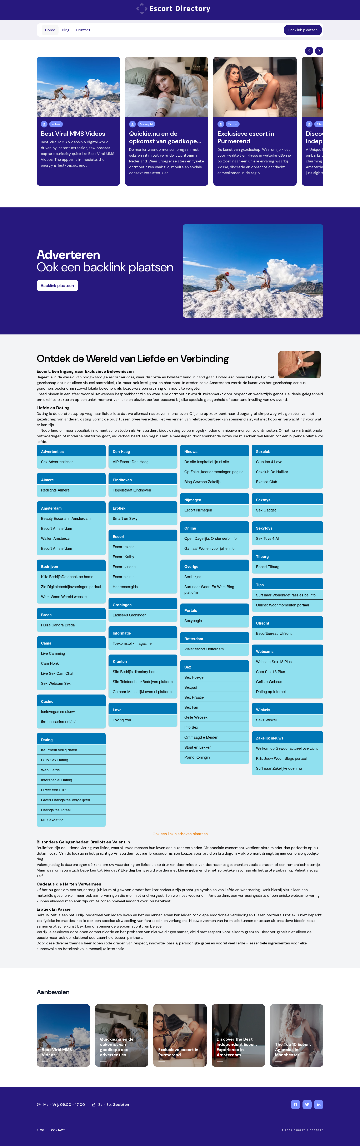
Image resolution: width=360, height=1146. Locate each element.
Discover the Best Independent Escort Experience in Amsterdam (237, 1046)
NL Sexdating (52, 819)
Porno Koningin (197, 757)
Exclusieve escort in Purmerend (246, 137)
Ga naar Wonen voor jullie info (209, 548)
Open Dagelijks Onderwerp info (210, 538)
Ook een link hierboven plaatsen (180, 833)
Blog (65, 29)
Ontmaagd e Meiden (201, 737)
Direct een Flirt (53, 789)
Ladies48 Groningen (129, 614)
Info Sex (191, 727)
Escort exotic (123, 546)
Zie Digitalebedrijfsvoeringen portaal (71, 586)
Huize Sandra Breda (58, 624)
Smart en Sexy (125, 518)
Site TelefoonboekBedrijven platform (143, 681)
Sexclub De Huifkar (272, 471)
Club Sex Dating (54, 759)
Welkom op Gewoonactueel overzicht (287, 748)
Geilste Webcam (269, 681)
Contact (83, 29)
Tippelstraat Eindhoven (132, 490)
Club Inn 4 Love (269, 461)
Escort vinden (124, 566)
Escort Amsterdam (56, 528)
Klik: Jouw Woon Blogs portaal (281, 758)
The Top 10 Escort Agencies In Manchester (293, 1049)
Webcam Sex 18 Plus (274, 661)
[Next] (319, 51)
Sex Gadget (266, 510)
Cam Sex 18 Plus (270, 671)
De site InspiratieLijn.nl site (206, 461)
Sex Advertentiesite (57, 461)
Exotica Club (266, 481)
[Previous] (309, 51)
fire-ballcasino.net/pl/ (58, 721)
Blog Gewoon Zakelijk (202, 481)
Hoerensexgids (125, 586)
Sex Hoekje (194, 677)
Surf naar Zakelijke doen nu (279, 768)
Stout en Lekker (197, 747)
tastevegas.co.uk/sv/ (58, 711)
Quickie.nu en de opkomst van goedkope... (165, 137)
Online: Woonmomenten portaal (282, 604)
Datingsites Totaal (56, 809)
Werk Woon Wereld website (64, 596)
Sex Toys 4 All (268, 538)
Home (50, 29)
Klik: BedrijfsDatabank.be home (67, 576)
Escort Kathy (123, 556)
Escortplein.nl (124, 576)
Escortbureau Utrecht (274, 633)
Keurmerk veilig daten (59, 749)
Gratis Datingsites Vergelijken (65, 799)
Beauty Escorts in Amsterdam (66, 518)
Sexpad (190, 687)
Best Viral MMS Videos (73, 134)
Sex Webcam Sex (56, 683)
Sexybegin (193, 620)
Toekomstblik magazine (132, 643)
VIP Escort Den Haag (131, 461)
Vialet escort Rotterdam (204, 648)
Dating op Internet (271, 691)
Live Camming (53, 653)
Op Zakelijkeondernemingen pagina (214, 471)
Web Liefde (50, 769)
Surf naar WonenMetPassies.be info (286, 594)
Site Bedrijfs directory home (136, 671)
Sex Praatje (194, 697)
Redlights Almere (55, 490)
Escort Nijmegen (198, 510)
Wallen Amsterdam (56, 538)
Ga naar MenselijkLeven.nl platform (142, 691)
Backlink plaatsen (303, 29)
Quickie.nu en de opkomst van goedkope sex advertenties (117, 1046)
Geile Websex (196, 717)
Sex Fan (191, 707)
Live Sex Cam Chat (57, 673)
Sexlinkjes (192, 576)
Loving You (122, 719)
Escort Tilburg (267, 566)
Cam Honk (50, 663)
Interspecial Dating (56, 779)
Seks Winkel (266, 719)
